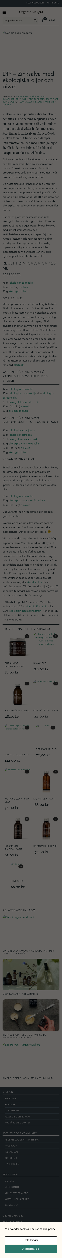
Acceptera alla (31, 1249)
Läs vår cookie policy (42, 1229)
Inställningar (31, 1240)
